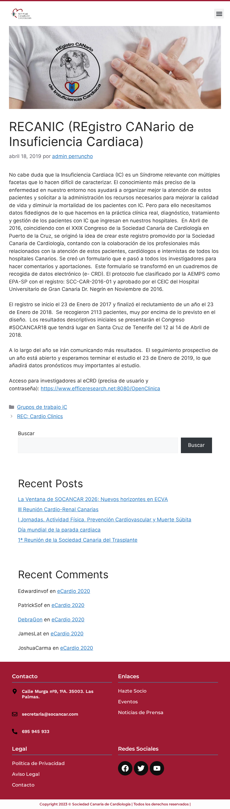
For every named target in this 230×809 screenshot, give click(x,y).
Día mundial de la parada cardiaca (59, 530)
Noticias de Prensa (141, 712)
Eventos (128, 702)
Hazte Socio (132, 691)
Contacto (23, 785)
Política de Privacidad (38, 763)
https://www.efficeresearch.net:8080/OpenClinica (100, 388)
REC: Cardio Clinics (40, 416)
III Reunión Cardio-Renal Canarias (58, 509)
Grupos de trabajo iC (42, 407)
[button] (219, 14)
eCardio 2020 (73, 591)
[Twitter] (141, 768)
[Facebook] (125, 768)
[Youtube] (157, 768)
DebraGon (30, 620)
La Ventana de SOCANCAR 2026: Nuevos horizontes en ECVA (93, 499)
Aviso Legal (26, 774)
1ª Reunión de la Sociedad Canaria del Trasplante (77, 540)
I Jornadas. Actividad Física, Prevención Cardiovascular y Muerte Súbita (104, 520)
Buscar (26, 433)
